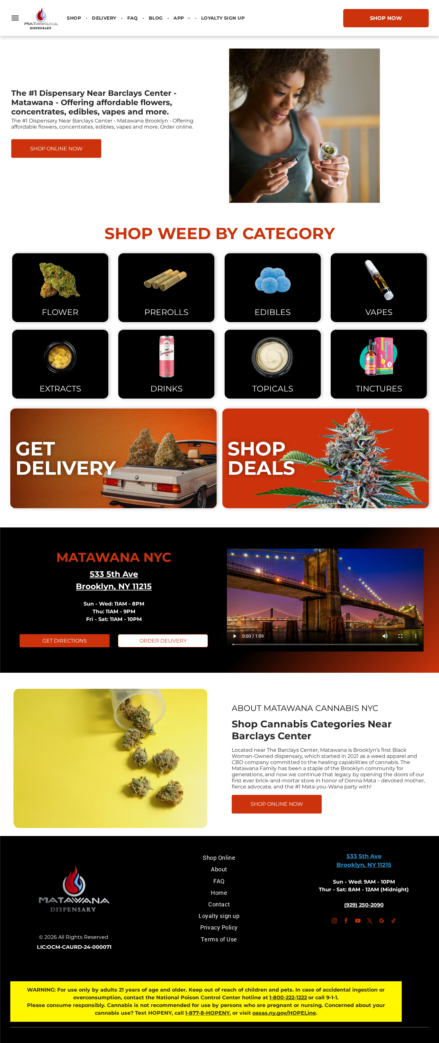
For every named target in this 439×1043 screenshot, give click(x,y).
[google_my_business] (381, 922)
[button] (15, 18)
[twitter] (370, 922)
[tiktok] (393, 922)
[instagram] (334, 922)
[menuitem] (74, 18)
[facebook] (346, 922)
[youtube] (358, 922)
